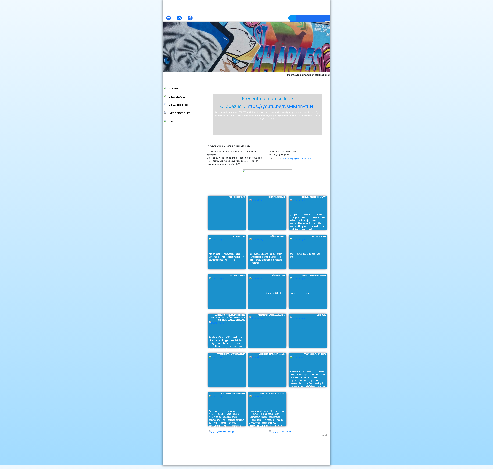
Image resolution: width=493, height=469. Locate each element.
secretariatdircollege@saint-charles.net (293, 158)
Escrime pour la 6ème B (276, 197)
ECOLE (229, 84)
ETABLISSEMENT (267, 84)
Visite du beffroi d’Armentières (233, 393)
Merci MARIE (321, 314)
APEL (172, 121)
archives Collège (226, 431)
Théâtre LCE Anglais (277, 236)
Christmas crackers (237, 275)
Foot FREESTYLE (239, 236)
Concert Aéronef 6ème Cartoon (314, 275)
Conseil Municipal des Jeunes (315, 354)
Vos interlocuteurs (237, 197)
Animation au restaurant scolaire (272, 354)
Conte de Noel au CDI (318, 236)
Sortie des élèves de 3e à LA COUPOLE (231, 354)
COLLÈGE (305, 84)
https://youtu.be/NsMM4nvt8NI (280, 106)
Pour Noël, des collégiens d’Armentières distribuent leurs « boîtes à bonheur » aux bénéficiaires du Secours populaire (228, 317)
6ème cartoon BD (278, 275)
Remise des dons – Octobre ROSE (272, 393)
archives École (285, 431)
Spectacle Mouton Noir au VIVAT (313, 197)
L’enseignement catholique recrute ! (271, 314)
